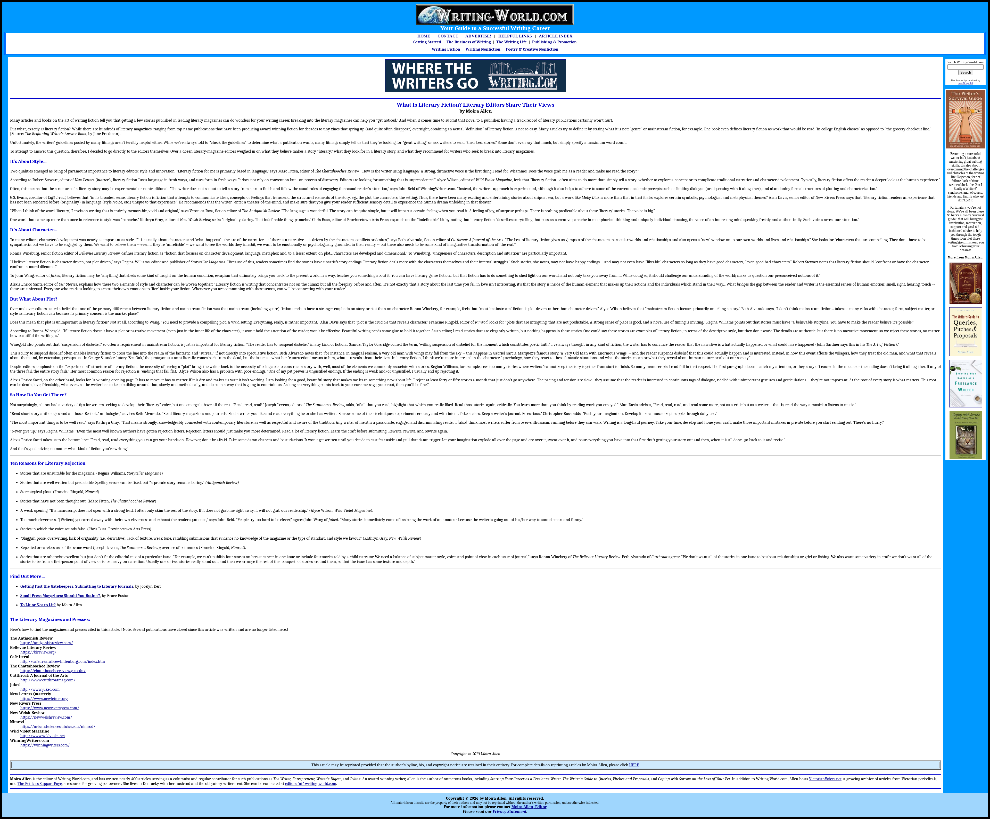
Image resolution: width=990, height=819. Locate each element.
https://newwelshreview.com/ (46, 717)
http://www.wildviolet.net (42, 736)
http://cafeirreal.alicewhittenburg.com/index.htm (62, 661)
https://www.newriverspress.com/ (49, 708)
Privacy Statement (509, 811)
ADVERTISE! (478, 36)
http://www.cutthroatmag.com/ (48, 680)
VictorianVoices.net (825, 779)
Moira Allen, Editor (529, 807)
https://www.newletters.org (44, 698)
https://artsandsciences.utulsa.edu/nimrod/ (57, 726)
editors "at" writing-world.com (310, 783)
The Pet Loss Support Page (40, 783)
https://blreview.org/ (38, 652)
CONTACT (448, 36)
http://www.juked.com (40, 689)
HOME (423, 36)
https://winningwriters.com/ (45, 745)
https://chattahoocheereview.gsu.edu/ (53, 670)
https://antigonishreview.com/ (46, 643)
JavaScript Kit (965, 83)
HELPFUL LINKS (515, 36)
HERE (634, 765)
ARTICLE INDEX (556, 36)
